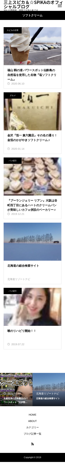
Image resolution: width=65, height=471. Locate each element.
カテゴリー (32, 427)
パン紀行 (13, 160)
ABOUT (32, 421)
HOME (32, 414)
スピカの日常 (13, 30)
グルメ (13, 95)
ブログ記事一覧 (32, 433)
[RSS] (32, 444)
